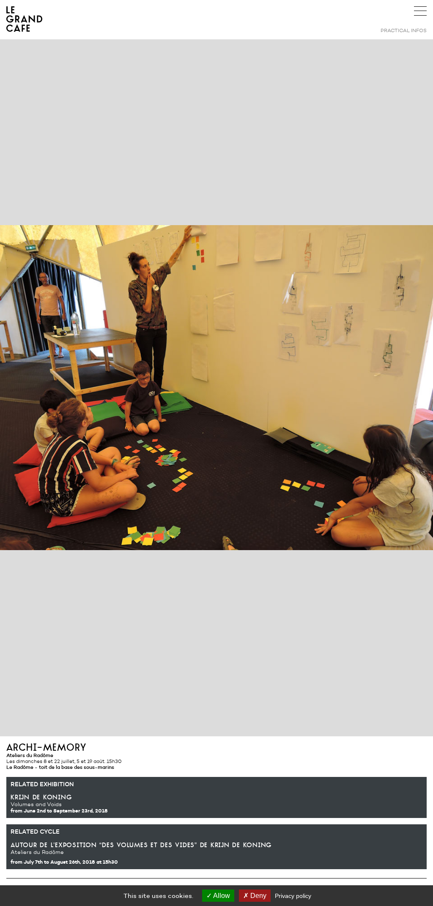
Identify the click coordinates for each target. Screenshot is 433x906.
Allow (221, 895)
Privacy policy (293, 895)
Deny (257, 895)
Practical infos (404, 30)
